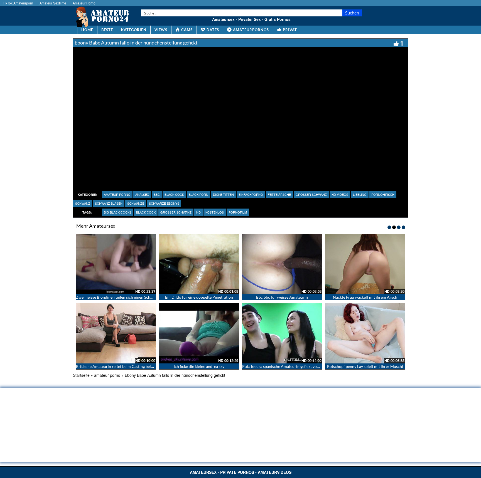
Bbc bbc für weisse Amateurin (282, 297)
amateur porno (117, 194)
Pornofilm (238, 212)
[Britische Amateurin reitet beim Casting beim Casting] (116, 333)
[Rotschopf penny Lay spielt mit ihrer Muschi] (365, 333)
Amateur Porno (84, 3)
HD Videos (340, 194)
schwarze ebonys (164, 203)
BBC (157, 194)
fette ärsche (279, 194)
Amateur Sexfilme (53, 3)
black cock (174, 194)
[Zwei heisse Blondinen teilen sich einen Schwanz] (116, 264)
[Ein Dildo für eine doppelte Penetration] (199, 264)
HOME (87, 30)
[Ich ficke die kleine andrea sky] (199, 333)
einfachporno (251, 194)
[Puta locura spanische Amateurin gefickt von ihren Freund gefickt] (282, 333)
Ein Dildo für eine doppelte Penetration (199, 297)
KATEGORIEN (133, 30)
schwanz (82, 203)
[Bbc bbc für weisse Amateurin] (282, 264)
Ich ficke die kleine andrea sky (199, 366)
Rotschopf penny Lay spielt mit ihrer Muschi (365, 366)
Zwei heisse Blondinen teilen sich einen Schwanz (117, 297)
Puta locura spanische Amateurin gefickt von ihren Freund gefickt (298, 366)
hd (198, 212)
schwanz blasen (108, 203)
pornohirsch (382, 194)
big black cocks (117, 212)
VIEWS (160, 30)
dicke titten (223, 194)
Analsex (142, 194)
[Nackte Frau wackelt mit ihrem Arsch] (365, 264)
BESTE (107, 30)
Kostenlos (214, 212)
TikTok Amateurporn (18, 3)
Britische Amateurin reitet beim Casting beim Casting (122, 366)
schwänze (135, 203)
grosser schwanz (311, 194)
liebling (360, 194)
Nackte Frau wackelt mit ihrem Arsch (365, 297)
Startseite (81, 375)
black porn (198, 194)
